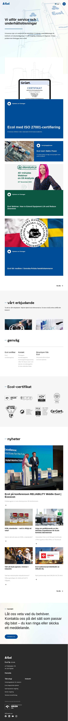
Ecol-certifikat (19, 387)
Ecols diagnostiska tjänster (12, 685)
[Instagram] (16, 716)
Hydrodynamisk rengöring (11, 688)
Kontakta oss (11, 637)
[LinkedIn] (9, 716)
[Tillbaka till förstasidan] (6, 3)
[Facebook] (6, 716)
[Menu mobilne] (64, 4)
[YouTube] (13, 716)
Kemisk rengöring (9, 692)
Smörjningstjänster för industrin (13, 682)
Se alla (58, 286)
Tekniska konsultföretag (11, 695)
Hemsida (8, 673)
